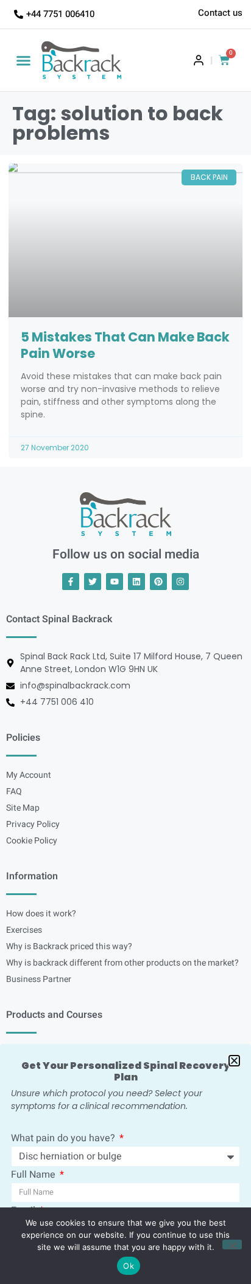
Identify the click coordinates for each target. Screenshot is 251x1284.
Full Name (34, 1176)
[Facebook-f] (70, 581)
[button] (23, 60)
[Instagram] (180, 581)
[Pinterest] (158, 581)
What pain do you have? (64, 1139)
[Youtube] (114, 581)
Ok (128, 1266)
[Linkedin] (136, 581)
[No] (232, 1244)
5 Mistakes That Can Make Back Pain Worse (125, 345)
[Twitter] (92, 581)
